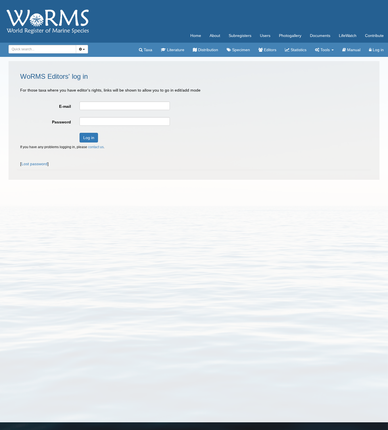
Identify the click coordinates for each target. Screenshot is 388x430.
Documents (320, 35)
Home (195, 35)
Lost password (34, 164)
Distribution (207, 49)
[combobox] (42, 49)
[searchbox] (41, 49)
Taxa (147, 49)
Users (265, 35)
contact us (96, 147)
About (215, 35)
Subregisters (240, 35)
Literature (175, 49)
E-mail (65, 106)
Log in (378, 49)
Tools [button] (325, 49)
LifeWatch (347, 35)
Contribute (374, 35)
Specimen (240, 49)
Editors (269, 49)
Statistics (297, 49)
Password (61, 122)
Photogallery (290, 35)
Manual (353, 49)
